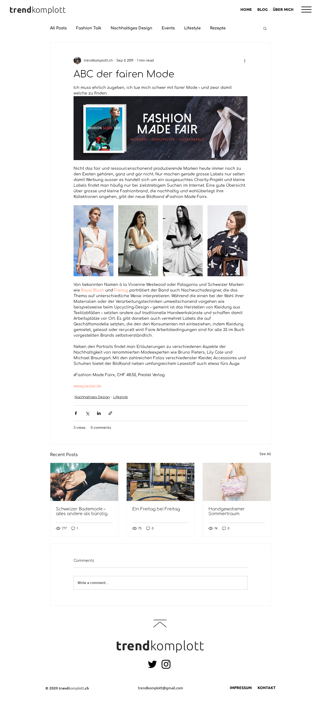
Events (168, 28)
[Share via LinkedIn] (99, 413)
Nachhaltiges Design (131, 28)
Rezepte (218, 28)
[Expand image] (94, 240)
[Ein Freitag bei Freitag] (161, 482)
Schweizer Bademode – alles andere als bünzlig (81, 511)
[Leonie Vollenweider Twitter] (152, 664)
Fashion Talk (88, 28)
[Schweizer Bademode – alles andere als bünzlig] (84, 482)
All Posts (58, 28)
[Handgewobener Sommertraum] (237, 482)
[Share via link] (110, 413)
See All (265, 454)
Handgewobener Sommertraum (226, 511)
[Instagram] (166, 664)
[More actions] (244, 60)
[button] (306, 9)
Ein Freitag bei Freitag (156, 509)
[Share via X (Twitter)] (87, 413)
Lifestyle (192, 28)
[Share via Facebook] (76, 413)
